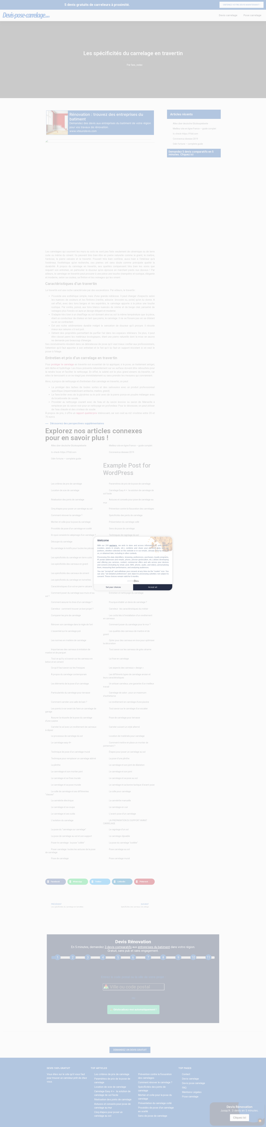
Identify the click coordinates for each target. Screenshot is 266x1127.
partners (113, 545)
